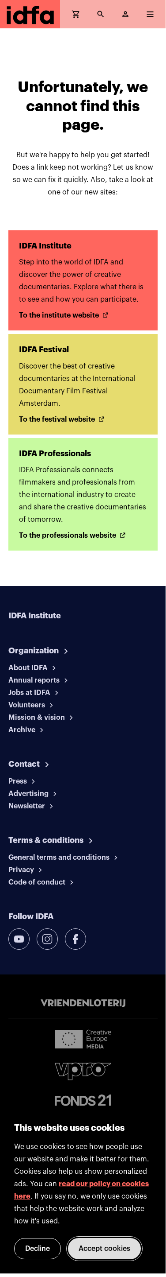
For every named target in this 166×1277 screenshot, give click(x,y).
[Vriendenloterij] (83, 1003)
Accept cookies (104, 1248)
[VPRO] (83, 1071)
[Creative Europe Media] (83, 1038)
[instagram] (47, 939)
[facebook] (75, 939)
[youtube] (19, 939)
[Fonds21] (83, 1100)
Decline (37, 1248)
